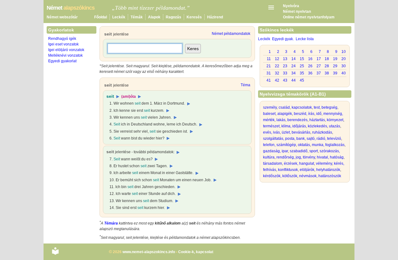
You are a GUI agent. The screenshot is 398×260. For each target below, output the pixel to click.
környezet (335, 120)
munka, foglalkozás (328, 145)
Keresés (194, 17)
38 (327, 73)
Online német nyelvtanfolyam (309, 17)
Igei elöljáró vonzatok (66, 50)
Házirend (215, 17)
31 (268, 73)
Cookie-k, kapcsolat (195, 252)
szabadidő (299, 151)
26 (310, 66)
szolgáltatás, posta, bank (284, 138)
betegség (329, 107)
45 (302, 80)
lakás (280, 120)
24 (293, 66)
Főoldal (100, 17)
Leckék (118, 17)
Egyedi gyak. (283, 39)
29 (335, 66)
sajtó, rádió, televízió (324, 138)
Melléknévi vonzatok (65, 55)
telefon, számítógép (279, 145)
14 (293, 59)
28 (327, 66)
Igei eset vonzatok (63, 44)
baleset (269, 113)
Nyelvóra (291, 6)
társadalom (272, 163)
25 (302, 66)
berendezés (297, 120)
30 (343, 66)
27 (319, 66)
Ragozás (173, 17)
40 (343, 73)
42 (277, 80)
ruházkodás (322, 132)
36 (310, 73)
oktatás (304, 145)
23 (285, 66)
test (317, 107)
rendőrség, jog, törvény (295, 157)
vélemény (324, 163)
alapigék (284, 113)
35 (302, 73)
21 (268, 66)
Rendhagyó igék (62, 38)
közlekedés (317, 126)
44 (293, 80)
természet (271, 126)
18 (327, 59)
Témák (137, 17)
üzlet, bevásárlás (296, 132)
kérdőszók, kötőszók (280, 176)
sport (313, 151)
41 (268, 80)
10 (343, 52)
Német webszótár (62, 17)
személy (270, 107)
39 (335, 73)
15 (302, 59)
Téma (245, 85)
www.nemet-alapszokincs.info (149, 252)
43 (285, 80)
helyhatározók (328, 170)
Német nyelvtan (297, 11)
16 (310, 59)
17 (319, 59)
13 (285, 59)
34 (293, 73)
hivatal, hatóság (330, 157)
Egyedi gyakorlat (62, 61)
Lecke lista (305, 39)
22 (277, 66)
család (284, 107)
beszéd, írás (304, 113)
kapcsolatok (302, 107)
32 (277, 73)
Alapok (154, 17)
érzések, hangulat (299, 163)
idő (319, 113)
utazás (334, 126)
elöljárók (307, 170)
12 (277, 59)
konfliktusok (288, 170)
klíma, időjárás (293, 126)
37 (319, 73)
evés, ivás (271, 132)
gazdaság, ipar (275, 151)
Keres (193, 48)
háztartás (317, 120)
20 (343, 59)
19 (335, 59)
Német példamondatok (231, 33)
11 (269, 59)
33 (285, 73)
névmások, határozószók (320, 176)
